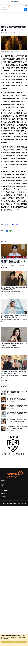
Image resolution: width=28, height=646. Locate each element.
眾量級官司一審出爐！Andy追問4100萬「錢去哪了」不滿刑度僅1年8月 (13, 262)
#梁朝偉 (17, 224)
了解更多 (6, 639)
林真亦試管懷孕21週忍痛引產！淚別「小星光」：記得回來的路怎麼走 (14, 344)
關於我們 (3, 493)
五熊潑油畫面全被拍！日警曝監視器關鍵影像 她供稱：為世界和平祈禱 (14, 316)
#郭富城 (12, 224)
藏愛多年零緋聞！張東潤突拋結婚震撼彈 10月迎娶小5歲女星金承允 (14, 288)
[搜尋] (25, 9)
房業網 (11, 1)
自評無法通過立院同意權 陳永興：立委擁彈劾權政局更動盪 (17, 391)
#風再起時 (6, 224)
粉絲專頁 (18, 1)
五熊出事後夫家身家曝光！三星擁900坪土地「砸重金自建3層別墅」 (13, 372)
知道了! (14, 642)
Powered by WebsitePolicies (7, 644)
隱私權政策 (3, 496)
